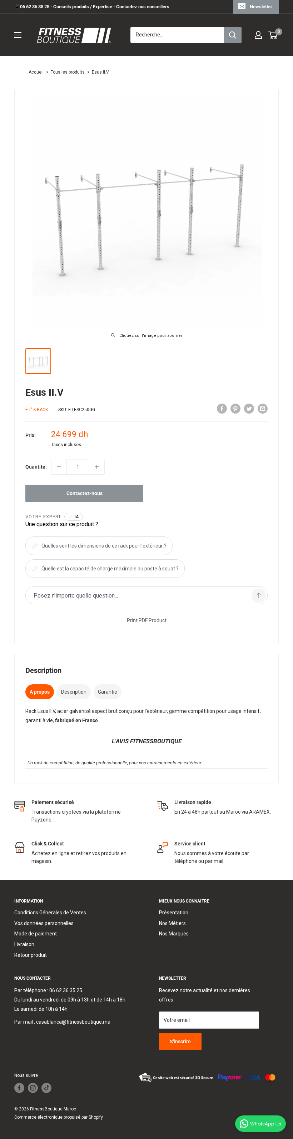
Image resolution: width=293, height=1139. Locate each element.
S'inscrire (180, 1041)
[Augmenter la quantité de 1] (96, 466)
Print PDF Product (147, 620)
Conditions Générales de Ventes (50, 912)
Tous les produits (68, 72)
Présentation (173, 912)
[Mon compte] (258, 35)
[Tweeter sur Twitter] (249, 409)
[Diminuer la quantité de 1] (58, 466)
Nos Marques (174, 933)
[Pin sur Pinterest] (235, 409)
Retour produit (30, 955)
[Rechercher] (233, 35)
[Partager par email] (263, 409)
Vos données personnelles (44, 923)
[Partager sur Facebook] (222, 409)
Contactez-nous (84, 493)
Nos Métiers (172, 923)
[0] (272, 35)
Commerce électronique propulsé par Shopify (58, 1117)
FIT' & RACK (36, 409)
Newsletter (261, 6)
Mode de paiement (35, 933)
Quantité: (36, 467)
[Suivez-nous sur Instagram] (33, 1088)
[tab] (39, 691)
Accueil (36, 72)
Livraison (24, 944)
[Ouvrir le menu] (17, 35)
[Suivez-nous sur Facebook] (19, 1088)
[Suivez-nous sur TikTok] (46, 1088)
